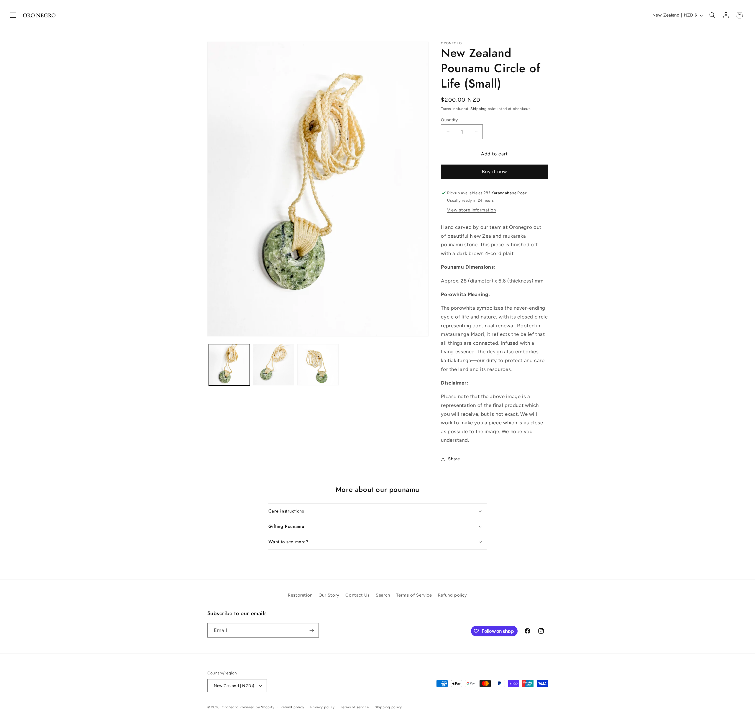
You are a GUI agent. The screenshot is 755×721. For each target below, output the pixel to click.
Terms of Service (414, 595)
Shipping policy (388, 707)
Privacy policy (322, 707)
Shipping (478, 108)
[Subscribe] (311, 630)
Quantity (449, 119)
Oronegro (230, 707)
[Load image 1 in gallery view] (229, 364)
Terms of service (355, 707)
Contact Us (357, 595)
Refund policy (452, 595)
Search (383, 595)
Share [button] (454, 458)
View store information (471, 210)
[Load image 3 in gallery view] (318, 364)
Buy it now (494, 171)
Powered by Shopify (256, 707)
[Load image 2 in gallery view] (273, 364)
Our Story (329, 595)
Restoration (300, 595)
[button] (13, 15)
